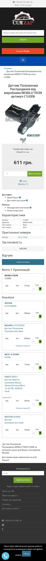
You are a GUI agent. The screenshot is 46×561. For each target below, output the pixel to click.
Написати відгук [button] (23, 262)
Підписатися (23, 480)
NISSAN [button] (23, 248)
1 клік (24, 181)
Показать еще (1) (23, 346)
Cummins (6, 504)
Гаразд (26, 554)
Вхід (17, 5)
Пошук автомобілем (11, 500)
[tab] (23, 248)
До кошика (35, 174)
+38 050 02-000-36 (24, 2)
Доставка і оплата (10, 508)
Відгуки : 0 (23, 184)
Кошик (23, 51)
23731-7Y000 (22, 237)
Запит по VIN (8, 491)
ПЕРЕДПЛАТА (23, 469)
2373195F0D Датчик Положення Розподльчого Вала (14, 328)
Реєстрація (26, 5)
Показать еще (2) (23, 408)
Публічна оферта (10, 495)
